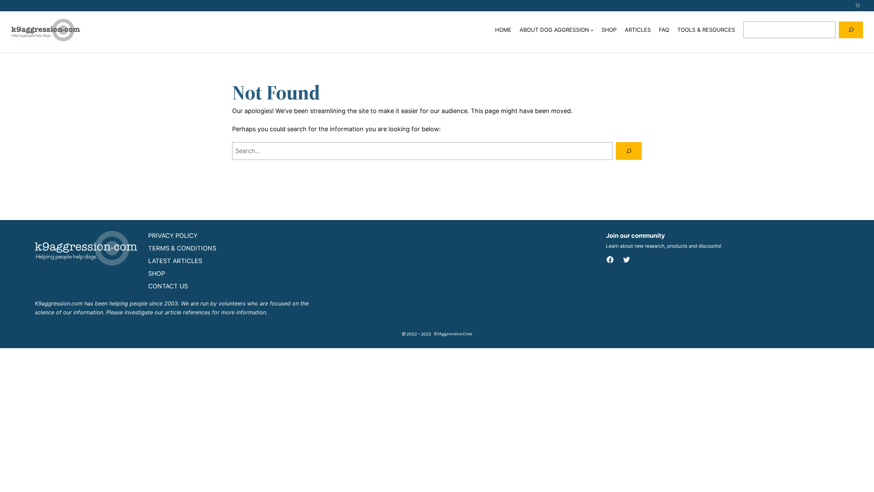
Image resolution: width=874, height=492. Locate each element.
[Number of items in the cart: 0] (857, 5)
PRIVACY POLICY (173, 235)
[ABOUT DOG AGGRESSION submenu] (592, 30)
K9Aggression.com (453, 334)
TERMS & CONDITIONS (182, 248)
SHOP (156, 273)
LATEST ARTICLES (175, 260)
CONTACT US (168, 286)
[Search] (851, 30)
